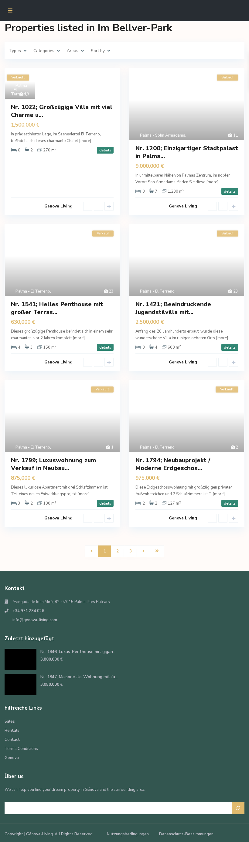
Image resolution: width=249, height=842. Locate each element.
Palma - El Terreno (32, 291)
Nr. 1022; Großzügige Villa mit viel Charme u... (61, 111)
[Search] (238, 808)
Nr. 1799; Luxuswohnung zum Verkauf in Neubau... (53, 464)
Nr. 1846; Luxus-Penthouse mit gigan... (78, 652)
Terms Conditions (21, 748)
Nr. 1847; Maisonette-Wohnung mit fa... (79, 677)
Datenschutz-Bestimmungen (186, 834)
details (105, 150)
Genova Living (58, 206)
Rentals (12, 730)
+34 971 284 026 (28, 611)
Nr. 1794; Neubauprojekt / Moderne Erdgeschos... (172, 464)
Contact (12, 739)
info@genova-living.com (34, 620)
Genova (12, 758)
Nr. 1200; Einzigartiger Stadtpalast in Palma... (186, 152)
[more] (85, 141)
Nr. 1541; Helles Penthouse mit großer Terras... (57, 308)
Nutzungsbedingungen (128, 834)
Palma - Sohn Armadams (162, 135)
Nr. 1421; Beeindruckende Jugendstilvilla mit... (173, 308)
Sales (10, 721)
